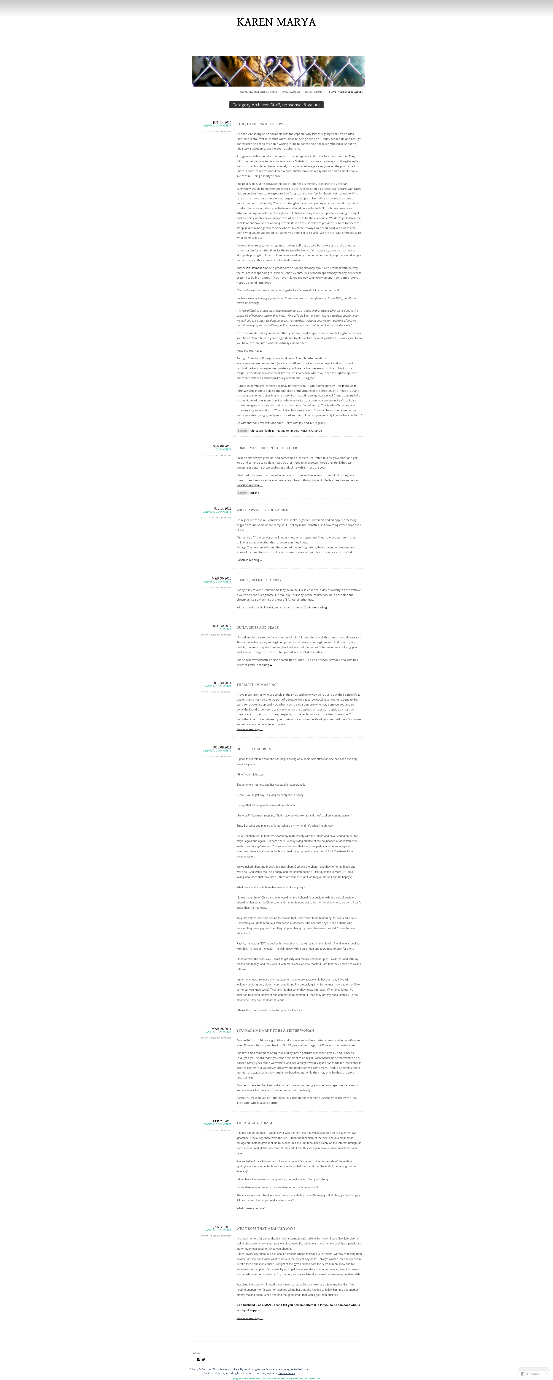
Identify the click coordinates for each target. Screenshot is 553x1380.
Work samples (291, 91)
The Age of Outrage (255, 1123)
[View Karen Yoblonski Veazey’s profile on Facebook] (198, 1359)
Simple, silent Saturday (259, 580)
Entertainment (315, 91)
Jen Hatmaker (255, 268)
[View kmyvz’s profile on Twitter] (203, 1359)
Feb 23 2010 (222, 1121)
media (295, 431)
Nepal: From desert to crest (258, 91)
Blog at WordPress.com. (247, 1378)
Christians (257, 431)
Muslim (305, 431)
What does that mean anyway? (266, 1229)
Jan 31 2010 (222, 1227)
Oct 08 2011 (222, 747)
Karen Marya (276, 22)
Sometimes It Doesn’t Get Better (267, 448)
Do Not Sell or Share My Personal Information (292, 1378)
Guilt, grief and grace (257, 627)
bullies (254, 493)
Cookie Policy (286, 1373)
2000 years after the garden (263, 510)
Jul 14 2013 (222, 508)
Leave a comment (217, 125)
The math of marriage (257, 685)
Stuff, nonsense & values (346, 91)
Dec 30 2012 (222, 626)
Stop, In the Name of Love (260, 124)
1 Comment (222, 449)
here (258, 350)
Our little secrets (254, 749)
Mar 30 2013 (221, 578)
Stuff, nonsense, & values (216, 131)
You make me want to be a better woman (275, 1030)
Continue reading (250, 485)
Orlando (316, 431)
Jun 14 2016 (222, 122)
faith (268, 431)
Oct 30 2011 (222, 683)
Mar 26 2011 (221, 1029)
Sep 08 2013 (222, 446)
